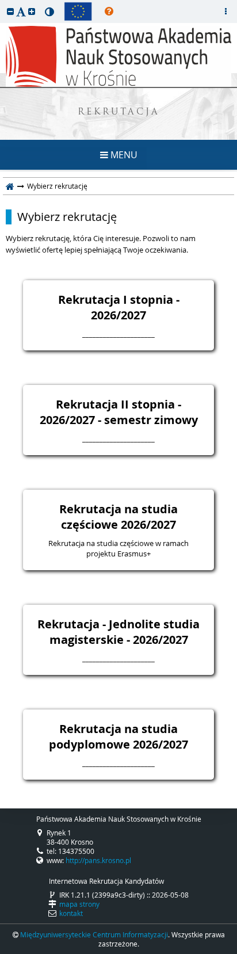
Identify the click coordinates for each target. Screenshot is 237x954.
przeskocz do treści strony (3, 3)
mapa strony (79, 904)
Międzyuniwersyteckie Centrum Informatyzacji (94, 934)
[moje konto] (225, 11)
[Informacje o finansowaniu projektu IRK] (77, 11)
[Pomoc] (109, 11)
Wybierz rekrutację (67, 216)
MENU (122, 154)
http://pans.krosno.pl (98, 860)
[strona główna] (10, 185)
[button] (10, 11)
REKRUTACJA (119, 112)
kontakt (71, 913)
